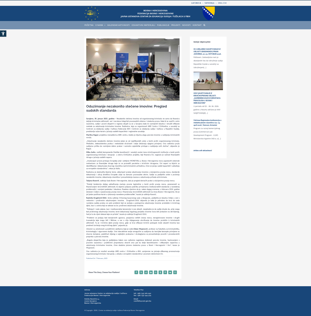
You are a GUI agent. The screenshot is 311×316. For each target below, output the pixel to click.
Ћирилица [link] (209, 3)
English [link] (222, 3)
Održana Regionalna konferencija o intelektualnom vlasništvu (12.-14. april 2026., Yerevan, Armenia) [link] (207, 122)
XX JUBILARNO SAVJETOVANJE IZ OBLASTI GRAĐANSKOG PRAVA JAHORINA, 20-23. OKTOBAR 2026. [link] (207, 51)
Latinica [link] (196, 3)
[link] (3, 33)
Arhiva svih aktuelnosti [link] (203, 150)
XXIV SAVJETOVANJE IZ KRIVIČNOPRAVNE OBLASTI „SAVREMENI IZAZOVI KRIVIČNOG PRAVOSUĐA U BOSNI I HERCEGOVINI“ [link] (207, 98)
